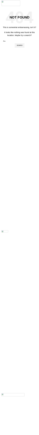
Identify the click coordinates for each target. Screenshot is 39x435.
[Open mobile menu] (36, 3)
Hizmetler (5, 426)
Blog (3, 429)
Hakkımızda (5, 422)
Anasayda (5, 419)
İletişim (4, 433)
